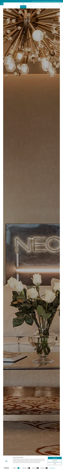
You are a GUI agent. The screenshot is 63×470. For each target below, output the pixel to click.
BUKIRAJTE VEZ (53, 3)
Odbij (55, 463)
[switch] (28, 468)
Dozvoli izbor (55, 460)
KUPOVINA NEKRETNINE (32, 3)
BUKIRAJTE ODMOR (43, 3)
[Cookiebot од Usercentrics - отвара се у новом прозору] (6, 468)
